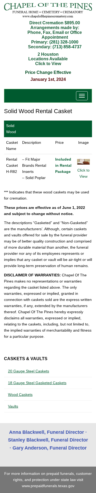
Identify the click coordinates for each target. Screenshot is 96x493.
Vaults (13, 406)
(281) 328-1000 (63, 42)
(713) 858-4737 (67, 47)
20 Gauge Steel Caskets (28, 371)
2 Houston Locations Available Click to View (48, 59)
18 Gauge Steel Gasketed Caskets (37, 383)
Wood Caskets (20, 394)
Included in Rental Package (63, 165)
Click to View (83, 173)
